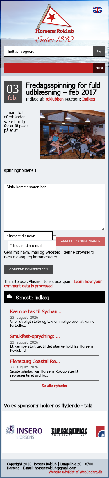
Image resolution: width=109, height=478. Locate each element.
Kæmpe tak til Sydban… (35, 311)
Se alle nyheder (54, 385)
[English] (97, 10)
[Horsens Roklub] (54, 18)
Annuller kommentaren (80, 241)
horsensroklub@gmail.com (55, 468)
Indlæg (88, 99)
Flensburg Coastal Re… (35, 361)
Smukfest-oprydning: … (35, 336)
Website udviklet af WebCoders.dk (75, 472)
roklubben (55, 99)
